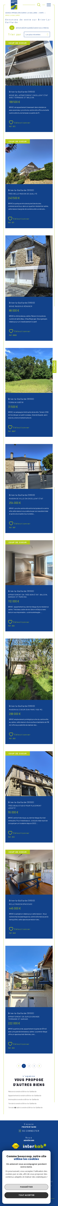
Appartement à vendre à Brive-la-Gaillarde (24, 1095)
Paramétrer (26, 1186)
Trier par (14, 34)
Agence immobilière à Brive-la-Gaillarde (21, 13)
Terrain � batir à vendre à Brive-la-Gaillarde (25, 1107)
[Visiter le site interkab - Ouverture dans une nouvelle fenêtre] (34, 1146)
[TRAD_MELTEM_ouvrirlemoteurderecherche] (39, 5)
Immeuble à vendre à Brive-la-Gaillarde (23, 1099)
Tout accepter (26, 1195)
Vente (41, 13)
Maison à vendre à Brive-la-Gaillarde (22, 1091)
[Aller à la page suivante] (39, 1066)
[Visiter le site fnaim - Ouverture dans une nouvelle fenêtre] (16, 1146)
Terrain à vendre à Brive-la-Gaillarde (22, 1103)
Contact (54, 366)
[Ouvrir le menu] (49, 5)
